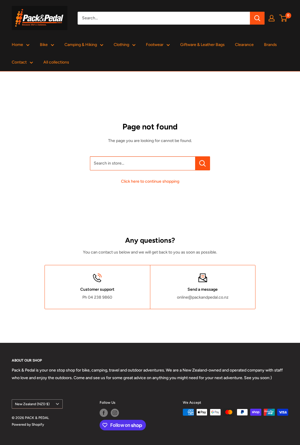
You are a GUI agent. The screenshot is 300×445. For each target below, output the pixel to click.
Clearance (244, 44)
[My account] (272, 18)
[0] (283, 18)
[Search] (257, 18)
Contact (19, 62)
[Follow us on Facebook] (104, 413)
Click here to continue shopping (150, 181)
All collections (56, 62)
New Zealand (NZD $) (32, 404)
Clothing (121, 44)
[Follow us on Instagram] (115, 413)
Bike (44, 44)
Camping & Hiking (80, 44)
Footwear (154, 44)
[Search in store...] (202, 163)
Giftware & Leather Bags (202, 44)
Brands (270, 44)
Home (17, 44)
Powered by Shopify (28, 424)
